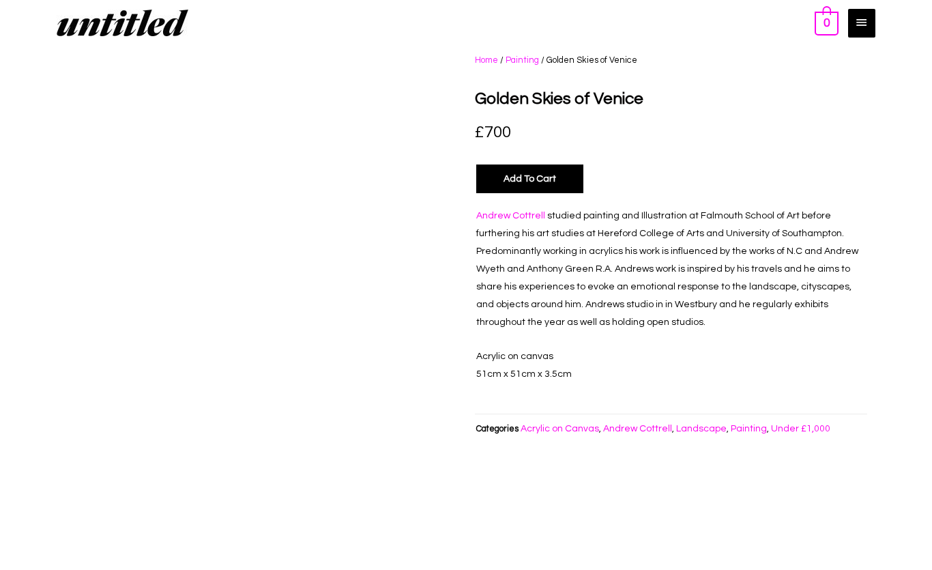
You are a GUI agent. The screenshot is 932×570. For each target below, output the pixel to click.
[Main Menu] (861, 23)
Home (486, 60)
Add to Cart (530, 179)
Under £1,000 (800, 428)
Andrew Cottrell (510, 215)
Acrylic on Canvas (560, 428)
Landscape (701, 428)
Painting (522, 60)
